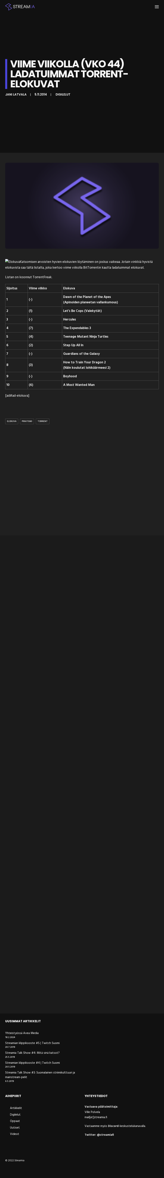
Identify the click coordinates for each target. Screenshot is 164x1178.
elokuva (11, 421)
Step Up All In (73, 345)
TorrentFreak (42, 277)
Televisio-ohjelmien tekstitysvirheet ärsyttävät (47, 881)
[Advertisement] (82, 480)
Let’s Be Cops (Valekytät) (82, 311)
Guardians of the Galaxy (81, 354)
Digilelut (63, 94)
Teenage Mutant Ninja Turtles (85, 336)
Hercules (69, 319)
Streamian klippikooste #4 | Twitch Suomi (32, 1063)
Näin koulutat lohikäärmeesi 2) (87, 368)
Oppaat (15, 1121)
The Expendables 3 (77, 328)
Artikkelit (16, 1108)
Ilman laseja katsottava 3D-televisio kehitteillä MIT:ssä (54, 763)
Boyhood (70, 376)
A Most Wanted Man (79, 385)
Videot (14, 1134)
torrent (43, 421)
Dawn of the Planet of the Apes (87, 297)
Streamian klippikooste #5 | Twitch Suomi (32, 1043)
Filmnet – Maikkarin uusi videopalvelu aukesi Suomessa (55, 1000)
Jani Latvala (16, 94)
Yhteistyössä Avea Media (22, 1033)
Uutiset (15, 1127)
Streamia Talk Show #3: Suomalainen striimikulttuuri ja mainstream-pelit (40, 1075)
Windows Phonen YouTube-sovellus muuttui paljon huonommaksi (64, 645)
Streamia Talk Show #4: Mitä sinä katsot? (32, 1053)
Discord (113, 1126)
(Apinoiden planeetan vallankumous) (90, 302)
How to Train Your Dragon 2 (84, 362)
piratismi (27, 421)
